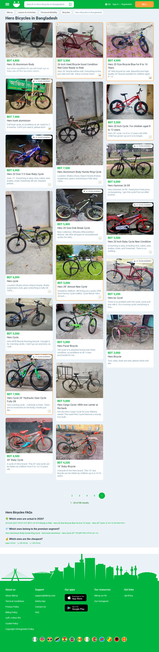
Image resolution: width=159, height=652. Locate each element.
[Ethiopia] (72, 639)
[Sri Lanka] (94, 639)
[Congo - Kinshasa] (101, 639)
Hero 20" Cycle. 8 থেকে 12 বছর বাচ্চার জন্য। (109, 523)
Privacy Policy (12, 607)
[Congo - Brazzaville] (109, 639)
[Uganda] (49, 639)
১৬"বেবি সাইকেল (22, 543)
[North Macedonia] (124, 639)
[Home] (16, 4)
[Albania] (116, 639)
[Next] (102, 496)
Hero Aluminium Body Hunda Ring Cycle (22, 533)
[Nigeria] (34, 639)
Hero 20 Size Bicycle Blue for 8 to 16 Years (72, 523)
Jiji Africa (128, 595)
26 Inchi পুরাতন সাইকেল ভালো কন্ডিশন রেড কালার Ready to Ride (28, 523)
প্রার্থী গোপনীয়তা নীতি (13, 618)
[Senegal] (79, 639)
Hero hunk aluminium (51, 533)
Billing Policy (11, 612)
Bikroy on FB (100, 595)
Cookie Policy (11, 623)
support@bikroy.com (45, 595)
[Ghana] (64, 639)
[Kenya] (42, 639)
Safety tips (40, 601)
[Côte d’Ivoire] (86, 639)
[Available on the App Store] (75, 598)
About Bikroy (11, 595)
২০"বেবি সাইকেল (35, 543)
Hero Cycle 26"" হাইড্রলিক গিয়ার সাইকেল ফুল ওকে (80, 533)
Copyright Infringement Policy (19, 629)
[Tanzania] (57, 639)
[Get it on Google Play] (76, 608)
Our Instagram (101, 601)
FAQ (37, 612)
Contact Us (40, 607)
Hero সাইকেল (10, 543)
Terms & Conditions (14, 601)
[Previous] (57, 496)
